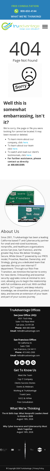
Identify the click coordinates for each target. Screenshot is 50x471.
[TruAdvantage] (20, 26)
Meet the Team (25, 375)
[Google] (33, 362)
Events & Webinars (25, 386)
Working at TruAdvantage (25, 390)
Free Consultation (25, 402)
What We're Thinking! (26, 16)
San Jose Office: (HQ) (25, 315)
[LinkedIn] (22, 362)
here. (25, 142)
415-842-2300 (28, 352)
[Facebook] (16, 362)
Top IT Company (25, 379)
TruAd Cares (25, 394)
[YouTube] (28, 362)
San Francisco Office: (25, 339)
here (28, 155)
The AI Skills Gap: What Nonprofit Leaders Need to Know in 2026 (25, 414)
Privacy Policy (38, 468)
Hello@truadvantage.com (28, 331)
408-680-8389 (28, 327)
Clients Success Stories (25, 383)
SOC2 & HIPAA (25, 398)
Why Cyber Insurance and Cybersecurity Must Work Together (25, 427)
